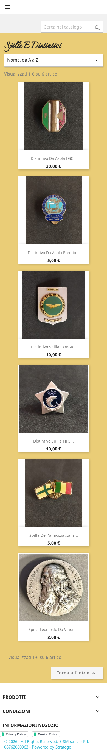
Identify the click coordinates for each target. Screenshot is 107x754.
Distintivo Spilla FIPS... (53, 441)
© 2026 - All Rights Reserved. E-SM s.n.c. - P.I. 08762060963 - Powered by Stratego (46, 744)
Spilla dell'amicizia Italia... (53, 535)
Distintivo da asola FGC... (54, 158)
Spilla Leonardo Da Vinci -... (54, 629)
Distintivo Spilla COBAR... (54, 346)
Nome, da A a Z (53, 60)
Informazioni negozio (31, 725)
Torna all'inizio (77, 673)
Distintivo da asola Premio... (53, 252)
